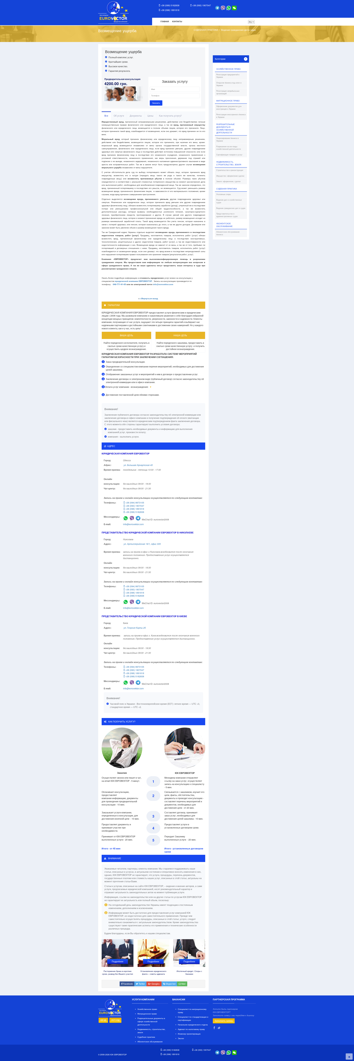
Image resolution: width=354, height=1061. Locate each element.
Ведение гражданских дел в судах (238, 29)
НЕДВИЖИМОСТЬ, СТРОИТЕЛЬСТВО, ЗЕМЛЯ (228, 163)
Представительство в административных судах (227, 215)
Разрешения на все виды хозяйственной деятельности (228, 147)
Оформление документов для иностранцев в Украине (228, 107)
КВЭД (103, 1020)
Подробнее (117, 961)
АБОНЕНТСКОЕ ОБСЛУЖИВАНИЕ (224, 225)
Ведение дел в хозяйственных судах (229, 201)
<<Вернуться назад (148, 298)
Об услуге (119, 115)
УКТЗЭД (115, 1020)
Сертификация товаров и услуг (229, 154)
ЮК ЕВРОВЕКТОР (113, 12)
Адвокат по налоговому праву (191, 1029)
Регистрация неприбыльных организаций (228, 92)
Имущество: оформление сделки (230, 175)
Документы (136, 115)
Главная (164, 21)
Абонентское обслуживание (150, 1041)
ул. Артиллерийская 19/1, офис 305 (142, 543)
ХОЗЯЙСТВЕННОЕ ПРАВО (228, 68)
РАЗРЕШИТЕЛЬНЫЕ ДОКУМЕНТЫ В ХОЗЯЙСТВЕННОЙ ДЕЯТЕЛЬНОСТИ (225, 128)
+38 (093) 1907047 (201, 5)
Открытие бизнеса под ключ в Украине (228, 84)
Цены (150, 115)
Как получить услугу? (170, 115)
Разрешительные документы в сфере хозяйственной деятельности (151, 1021)
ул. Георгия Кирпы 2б (135, 627)
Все (106, 115)
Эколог (181, 1038)
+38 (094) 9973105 (134, 502)
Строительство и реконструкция (229, 170)
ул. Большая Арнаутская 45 (138, 465)
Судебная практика (146, 1037)
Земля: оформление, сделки (228, 181)
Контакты (177, 21)
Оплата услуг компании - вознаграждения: (127, 386)
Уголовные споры (223, 194)
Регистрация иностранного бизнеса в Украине (231, 115)
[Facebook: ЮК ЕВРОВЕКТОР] (215, 1027)
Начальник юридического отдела (193, 1024)
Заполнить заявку (224, 1020)
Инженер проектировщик (189, 1033)
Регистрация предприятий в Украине (227, 75)
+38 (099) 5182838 (170, 5)
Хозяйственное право (147, 1009)
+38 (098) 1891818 (170, 10)
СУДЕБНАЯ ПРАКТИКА (206, 29)
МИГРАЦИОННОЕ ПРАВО (228, 100)
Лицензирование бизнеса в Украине (227, 139)
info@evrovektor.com (133, 524)
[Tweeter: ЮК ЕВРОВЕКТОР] (219, 1027)
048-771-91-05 (119, 284)
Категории (220, 58)
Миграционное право (147, 1013)
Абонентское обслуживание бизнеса (228, 233)
